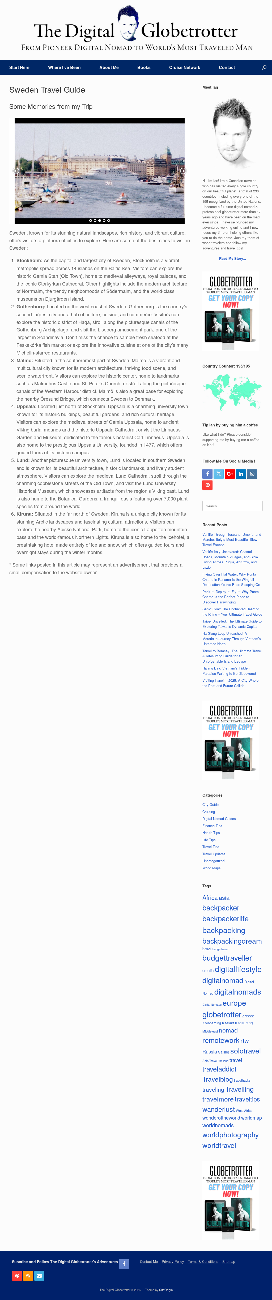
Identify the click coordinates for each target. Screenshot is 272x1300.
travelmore (218, 1098)
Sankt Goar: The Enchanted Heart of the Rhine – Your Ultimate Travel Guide (232, 611)
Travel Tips (210, 846)
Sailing (223, 1052)
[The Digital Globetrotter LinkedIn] (241, 474)
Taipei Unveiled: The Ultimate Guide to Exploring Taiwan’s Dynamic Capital (232, 624)
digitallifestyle (238, 968)
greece (248, 1015)
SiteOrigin (166, 1290)
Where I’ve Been (64, 67)
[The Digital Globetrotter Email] (39, 1276)
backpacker (220, 907)
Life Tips (209, 839)
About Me (109, 67)
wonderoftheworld (221, 1117)
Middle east (210, 1031)
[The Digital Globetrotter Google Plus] (230, 474)
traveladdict (219, 1068)
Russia (209, 1051)
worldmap (251, 1117)
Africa (210, 897)
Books (144, 67)
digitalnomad (222, 980)
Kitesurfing (244, 1022)
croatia (208, 970)
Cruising (208, 811)
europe (234, 1002)
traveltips (247, 1098)
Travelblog (217, 1078)
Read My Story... (232, 258)
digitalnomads (237, 991)
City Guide (210, 804)
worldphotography (230, 1134)
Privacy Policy (173, 1261)
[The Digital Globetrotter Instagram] (252, 474)
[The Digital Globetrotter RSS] (28, 1276)
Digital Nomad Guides (219, 818)
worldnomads (218, 1125)
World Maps (211, 867)
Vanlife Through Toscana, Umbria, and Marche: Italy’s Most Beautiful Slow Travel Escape (231, 539)
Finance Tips (212, 825)
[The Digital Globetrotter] (136, 27)
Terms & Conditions (203, 1261)
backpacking (223, 929)
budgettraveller (227, 957)
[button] (264, 67)
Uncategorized (213, 860)
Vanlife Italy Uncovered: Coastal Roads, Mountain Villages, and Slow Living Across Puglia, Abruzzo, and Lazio (230, 559)
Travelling (239, 1089)
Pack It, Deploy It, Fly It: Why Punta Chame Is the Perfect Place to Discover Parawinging (230, 596)
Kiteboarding (211, 1023)
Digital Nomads (212, 1005)
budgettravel (220, 949)
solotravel (245, 1050)
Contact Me (149, 1261)
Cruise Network (184, 67)
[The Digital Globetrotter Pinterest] (207, 485)
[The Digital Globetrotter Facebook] (207, 474)
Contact (227, 67)
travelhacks (242, 1080)
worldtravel (219, 1145)
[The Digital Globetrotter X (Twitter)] (219, 474)
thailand (223, 1061)
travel (236, 1059)
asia (224, 897)
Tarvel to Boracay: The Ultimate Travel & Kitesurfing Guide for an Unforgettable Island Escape (232, 656)
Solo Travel (210, 1061)
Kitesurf (228, 1022)
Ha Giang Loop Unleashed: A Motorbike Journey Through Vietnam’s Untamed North (231, 638)
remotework (220, 1040)
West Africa (244, 1110)
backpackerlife (225, 918)
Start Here (19, 67)
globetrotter (221, 1014)
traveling (213, 1089)
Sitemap (228, 1261)
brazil (206, 948)
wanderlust (218, 1109)
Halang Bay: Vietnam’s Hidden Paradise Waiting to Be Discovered (229, 671)
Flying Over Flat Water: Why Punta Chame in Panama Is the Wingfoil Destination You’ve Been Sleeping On (231, 579)
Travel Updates (214, 853)
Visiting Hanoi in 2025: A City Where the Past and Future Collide (230, 683)
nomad (228, 1029)
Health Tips (211, 832)
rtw (244, 1040)
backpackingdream (232, 940)
